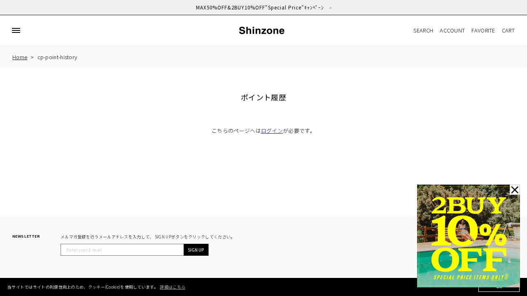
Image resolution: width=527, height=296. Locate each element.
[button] (16, 30)
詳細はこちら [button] (172, 287)
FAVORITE (483, 30)
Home (19, 57)
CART (508, 30)
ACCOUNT (452, 30)
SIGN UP (196, 250)
